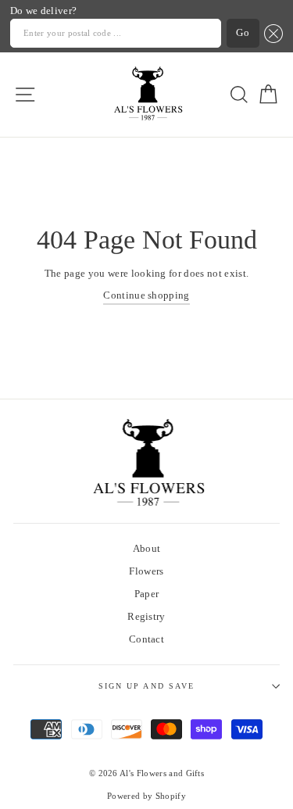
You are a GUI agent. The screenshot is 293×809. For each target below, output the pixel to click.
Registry (146, 616)
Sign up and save (146, 686)
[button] (271, 33)
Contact (146, 639)
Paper (146, 594)
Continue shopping (146, 295)
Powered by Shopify (146, 796)
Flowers (146, 571)
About (147, 548)
